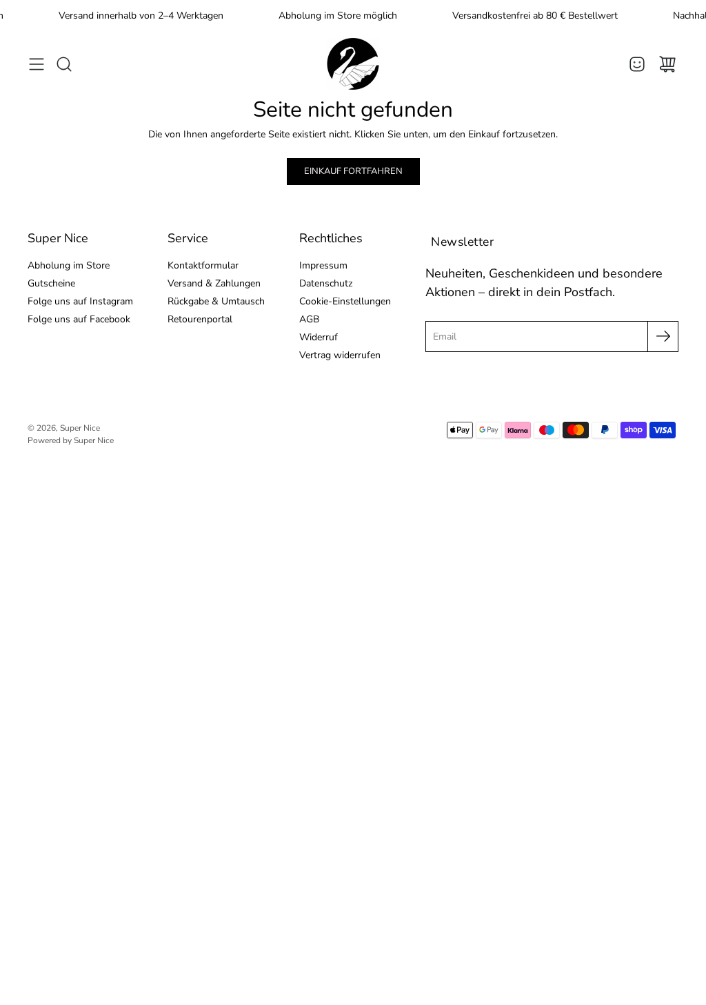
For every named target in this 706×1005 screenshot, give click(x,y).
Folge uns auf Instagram (80, 301)
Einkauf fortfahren (353, 171)
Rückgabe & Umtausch (216, 301)
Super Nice (80, 427)
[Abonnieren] (662, 336)
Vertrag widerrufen (340, 355)
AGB (309, 319)
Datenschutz (325, 283)
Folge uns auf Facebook (79, 319)
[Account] (637, 64)
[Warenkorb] (667, 64)
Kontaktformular (203, 265)
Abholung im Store (69, 265)
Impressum (323, 265)
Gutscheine (51, 283)
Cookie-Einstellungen (345, 301)
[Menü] (37, 64)
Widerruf (318, 337)
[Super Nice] (353, 64)
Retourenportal (200, 319)
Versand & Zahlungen (214, 283)
